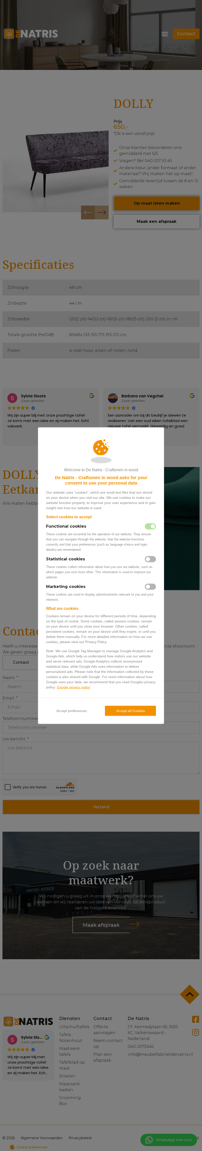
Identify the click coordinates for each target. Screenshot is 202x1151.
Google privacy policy (73, 687)
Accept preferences (71, 711)
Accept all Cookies (130, 711)
